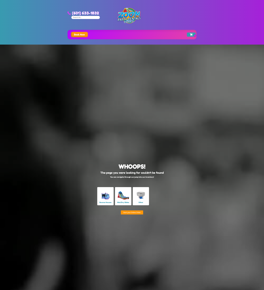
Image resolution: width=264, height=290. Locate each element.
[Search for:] (85, 17)
